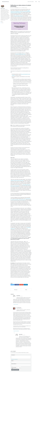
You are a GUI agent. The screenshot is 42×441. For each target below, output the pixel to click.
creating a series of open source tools (17, 180)
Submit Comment (15, 369)
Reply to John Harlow (16, 304)
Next (26, 289)
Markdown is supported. (14, 359)
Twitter (2, 22)
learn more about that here (18, 15)
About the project (31, 1)
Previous (15, 289)
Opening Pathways (5, 1)
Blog (39, 1)
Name (12, 360)
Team (36, 1)
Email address (14, 363)
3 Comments (25, 7)
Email (2, 21)
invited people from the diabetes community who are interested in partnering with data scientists (20, 11)
